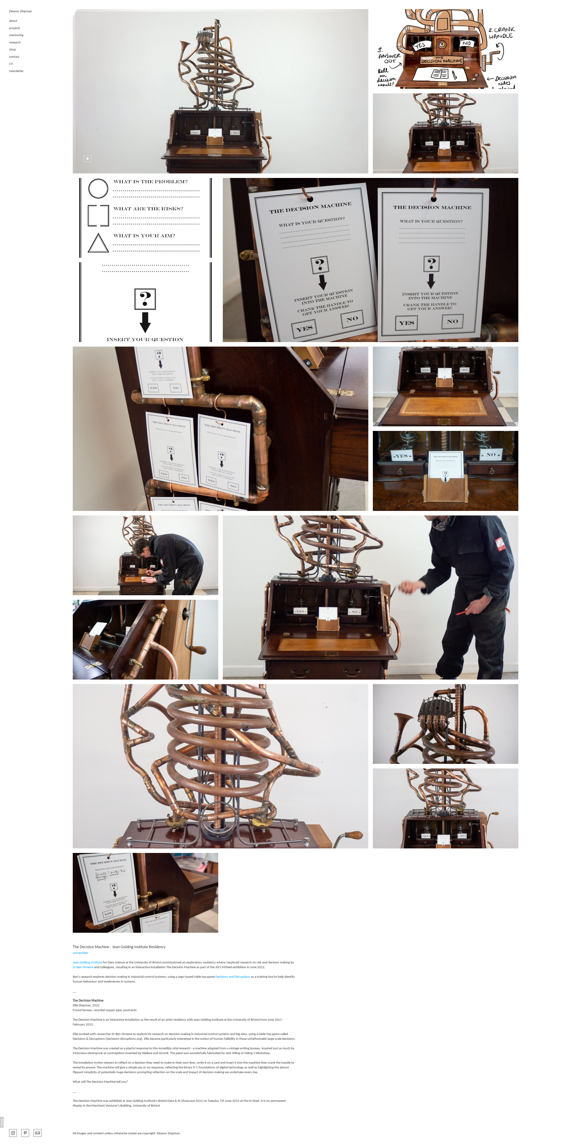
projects (14, 28)
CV (11, 64)
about (13, 21)
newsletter (16, 71)
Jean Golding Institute (87, 962)
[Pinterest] (25, 1132)
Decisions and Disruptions (232, 977)
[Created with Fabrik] (2, 1122)
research (15, 42)
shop (12, 49)
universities (80, 953)
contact (14, 57)
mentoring (16, 35)
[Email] (37, 1132)
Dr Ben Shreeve (83, 967)
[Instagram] (13, 1132)
